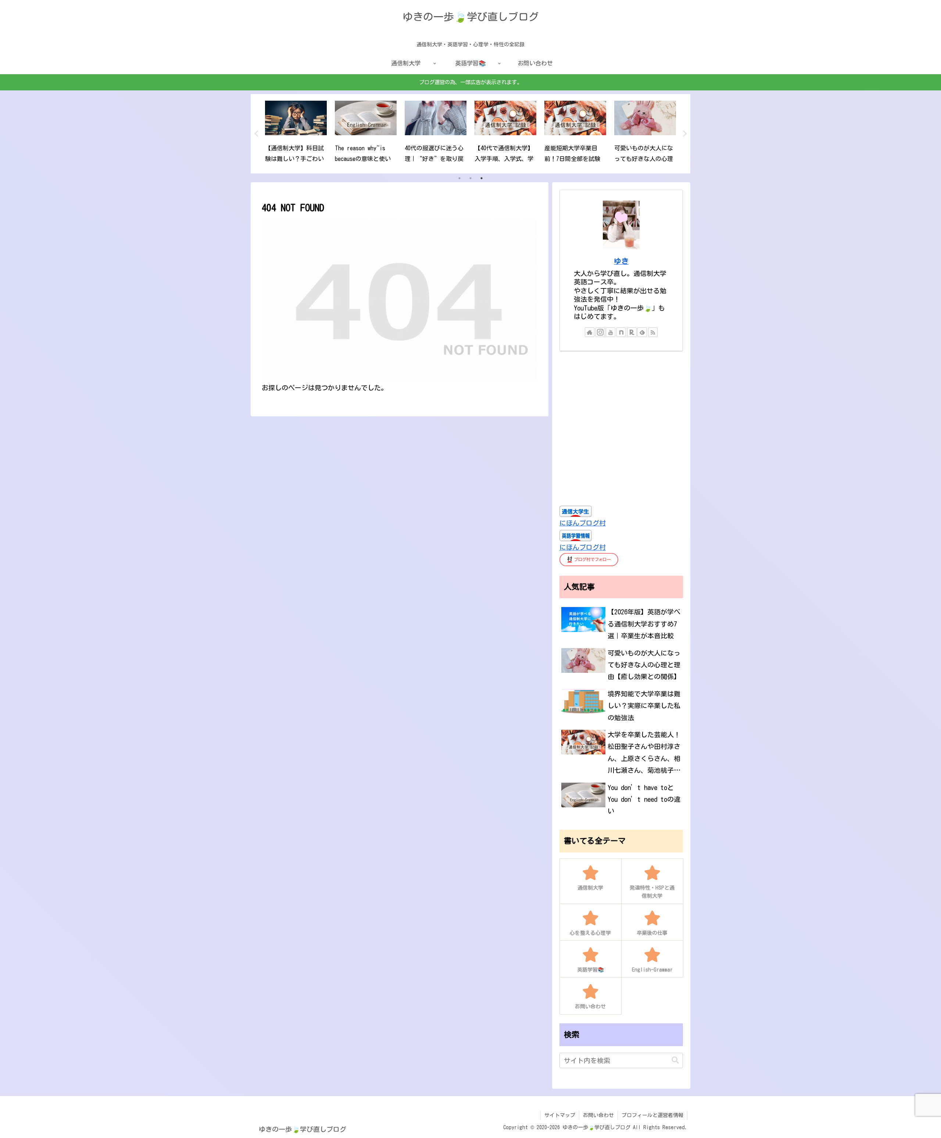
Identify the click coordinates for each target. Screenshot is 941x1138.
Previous (256, 133)
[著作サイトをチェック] (589, 332)
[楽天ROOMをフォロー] (632, 332)
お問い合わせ (598, 1115)
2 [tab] (470, 178)
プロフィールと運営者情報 (652, 1115)
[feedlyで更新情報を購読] (642, 332)
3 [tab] (481, 178)
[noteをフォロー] (621, 332)
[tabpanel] (296, 132)
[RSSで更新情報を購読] (653, 332)
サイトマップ (559, 1115)
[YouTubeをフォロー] (610, 332)
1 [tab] (459, 178)
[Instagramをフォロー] (600, 332)
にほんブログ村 (582, 523)
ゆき (621, 261)
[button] (675, 1060)
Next (684, 133)
